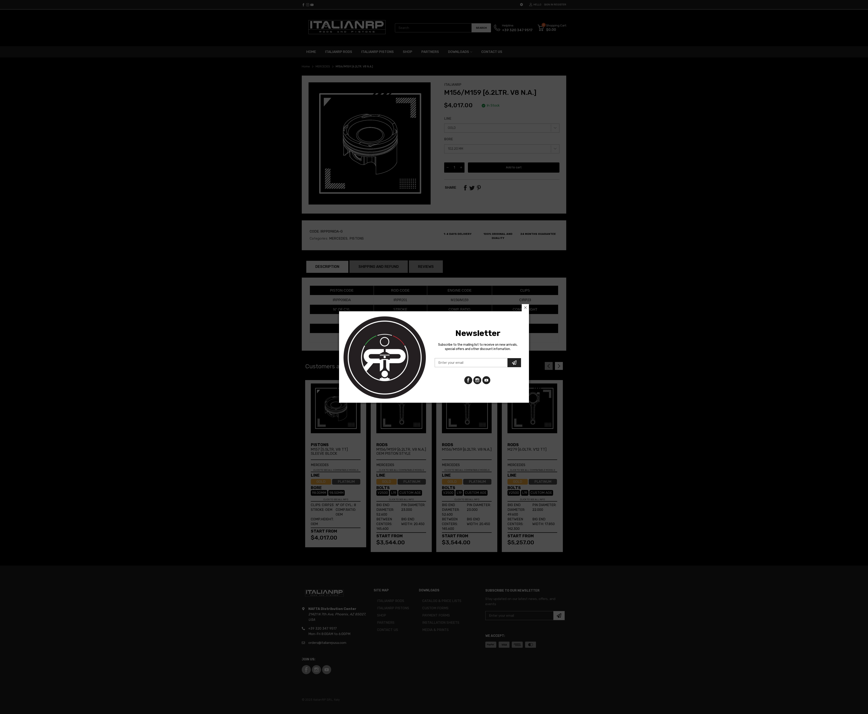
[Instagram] (486, 380)
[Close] (525, 307)
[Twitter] (477, 380)
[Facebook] (468, 380)
